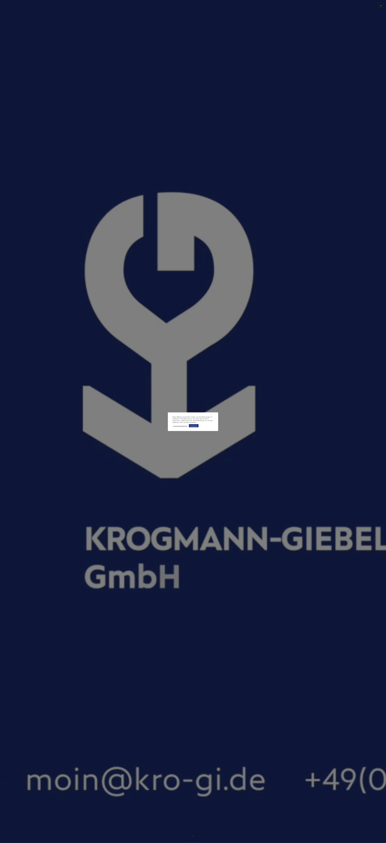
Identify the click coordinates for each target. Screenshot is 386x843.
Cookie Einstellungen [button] (180, 425)
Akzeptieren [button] (193, 425)
